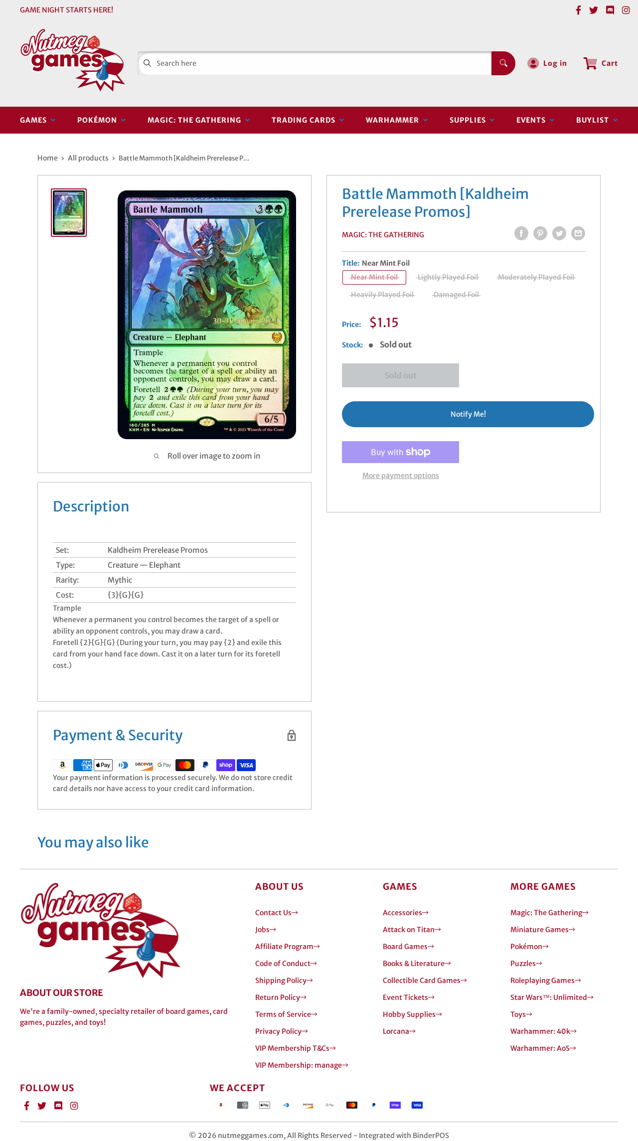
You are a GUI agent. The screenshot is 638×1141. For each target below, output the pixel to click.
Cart (610, 63)
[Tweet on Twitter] (559, 233)
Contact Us (273, 912)
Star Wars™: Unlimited (548, 997)
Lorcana (396, 1031)
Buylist (594, 120)
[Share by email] (578, 233)
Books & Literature (414, 963)
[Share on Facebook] (521, 233)
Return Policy (277, 997)
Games (35, 120)
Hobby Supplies (409, 1014)
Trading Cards (305, 120)
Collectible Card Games (422, 980)
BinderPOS (431, 1135)
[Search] (503, 63)
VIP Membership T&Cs (292, 1048)
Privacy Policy (278, 1031)
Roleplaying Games (542, 980)
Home (47, 158)
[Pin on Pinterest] (540, 233)
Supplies (470, 120)
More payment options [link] (400, 475)
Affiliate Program (284, 946)
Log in (555, 63)
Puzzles (523, 963)
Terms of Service (283, 1014)
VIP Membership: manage (298, 1065)
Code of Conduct (283, 963)
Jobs (262, 929)
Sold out (401, 375)
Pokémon (99, 120)
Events (533, 120)
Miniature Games (539, 929)
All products (88, 158)
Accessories (402, 912)
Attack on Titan (409, 929)
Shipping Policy (281, 980)
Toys (518, 1014)
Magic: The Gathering (196, 120)
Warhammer (394, 120)
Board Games (405, 946)
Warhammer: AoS (540, 1048)
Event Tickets (405, 997)
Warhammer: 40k (540, 1031)
